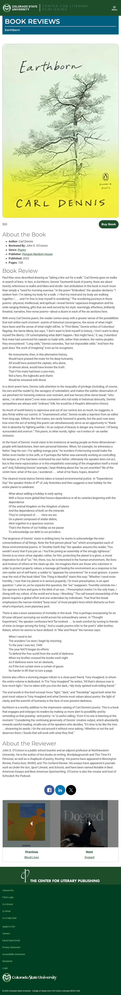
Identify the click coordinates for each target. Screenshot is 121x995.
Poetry (22, 250)
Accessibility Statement (13, 954)
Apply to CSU (8, 926)
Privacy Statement (11, 947)
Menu (114, 9)
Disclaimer (7, 961)
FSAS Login (8, 897)
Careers (6, 933)
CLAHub (6, 911)
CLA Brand (7, 904)
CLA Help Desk (9, 918)
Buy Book (108, 224)
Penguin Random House (37, 254)
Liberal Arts (8, 890)
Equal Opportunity (11, 940)
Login (5, 968)
